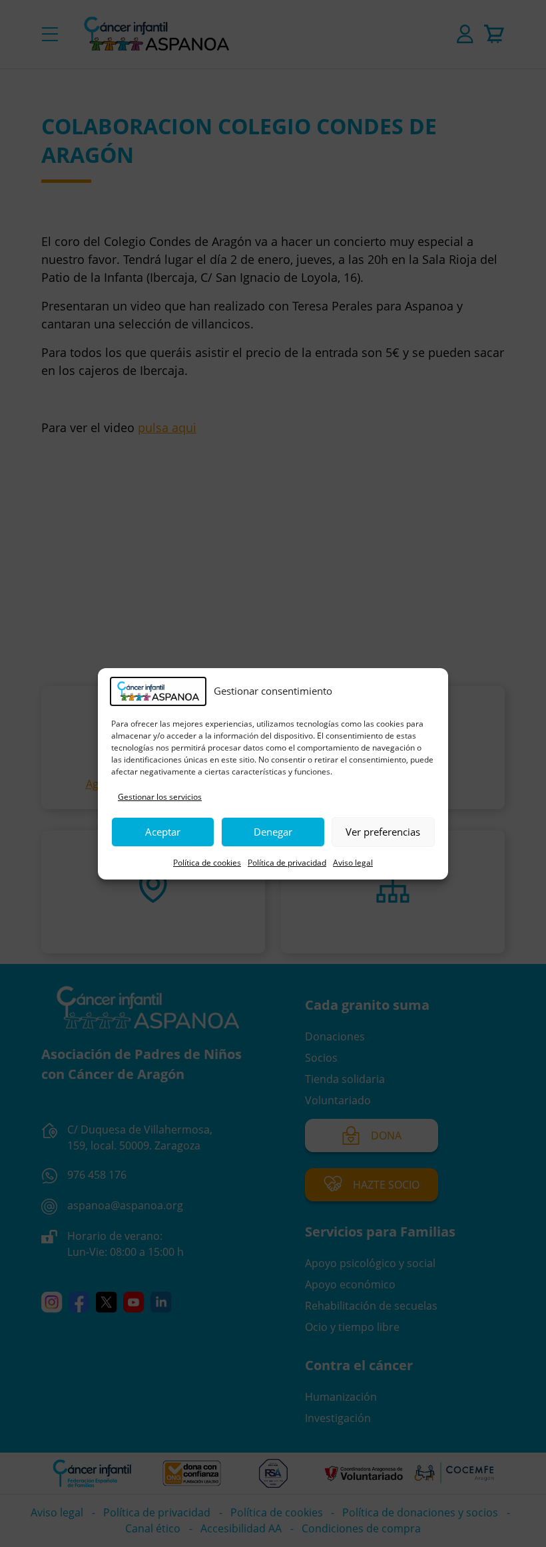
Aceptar (162, 831)
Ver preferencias (383, 831)
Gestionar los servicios (160, 796)
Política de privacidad (287, 862)
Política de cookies (207, 862)
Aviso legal (353, 862)
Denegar (273, 831)
